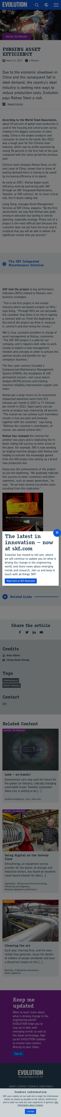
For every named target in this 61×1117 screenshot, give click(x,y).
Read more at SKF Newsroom (21, 580)
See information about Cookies (38, 1104)
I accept (30, 1111)
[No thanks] (57, 1102)
